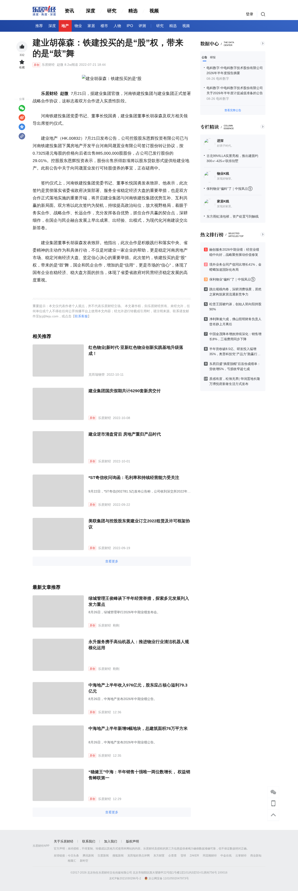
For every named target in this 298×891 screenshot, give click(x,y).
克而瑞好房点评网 (138, 855)
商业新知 (255, 855)
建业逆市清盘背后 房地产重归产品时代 (124, 434)
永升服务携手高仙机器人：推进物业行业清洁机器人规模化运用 (138, 644)
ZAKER (194, 855)
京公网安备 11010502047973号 (169, 878)
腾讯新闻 (88, 855)
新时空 (84, 860)
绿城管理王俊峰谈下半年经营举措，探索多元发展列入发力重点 (138, 601)
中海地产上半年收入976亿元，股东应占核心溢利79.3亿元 (137, 688)
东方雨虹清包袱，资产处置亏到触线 (233, 216)
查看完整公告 (232, 110)
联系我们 (88, 841)
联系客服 (81, 316)
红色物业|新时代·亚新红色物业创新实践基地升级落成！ (135, 350)
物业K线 (223, 173)
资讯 (69, 10)
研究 (111, 10)
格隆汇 (72, 860)
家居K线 (223, 201)
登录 (249, 14)
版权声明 (132, 841)
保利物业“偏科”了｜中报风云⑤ (229, 189)
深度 (90, 10)
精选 (133, 10)
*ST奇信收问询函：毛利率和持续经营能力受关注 (133, 477)
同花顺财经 (210, 855)
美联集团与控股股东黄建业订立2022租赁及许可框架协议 (139, 524)
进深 (220, 140)
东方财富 (159, 855)
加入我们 (110, 841)
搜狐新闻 (118, 855)
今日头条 (73, 855)
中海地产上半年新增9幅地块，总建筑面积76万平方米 (138, 728)
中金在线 (226, 855)
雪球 (183, 855)
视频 (154, 10)
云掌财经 (241, 855)
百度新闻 (103, 855)
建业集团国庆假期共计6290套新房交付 (124, 390)
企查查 (172, 855)
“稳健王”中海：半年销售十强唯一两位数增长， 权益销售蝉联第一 (139, 775)
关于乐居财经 (63, 841)
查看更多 (111, 561)
